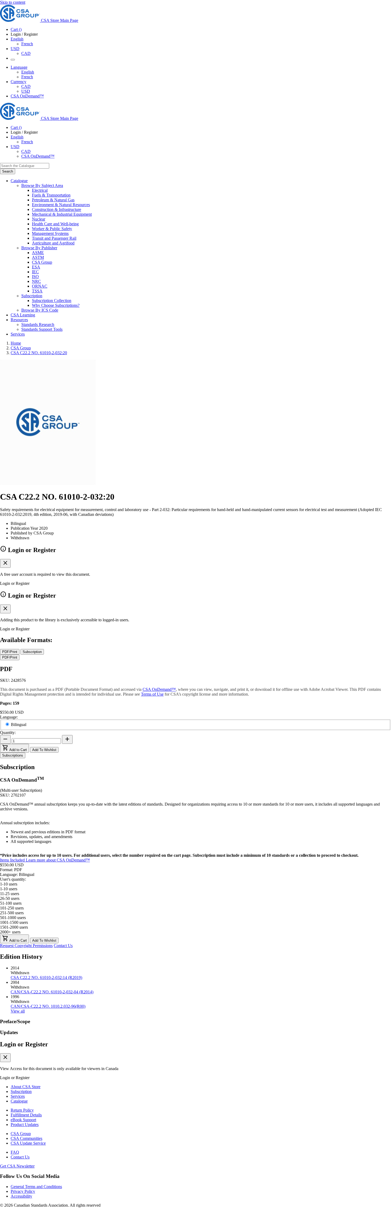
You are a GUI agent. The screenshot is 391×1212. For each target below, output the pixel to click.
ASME (38, 252)
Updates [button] (9, 1032)
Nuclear (38, 219)
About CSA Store (25, 1086)
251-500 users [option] (12, 913)
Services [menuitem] (18, 334)
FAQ (15, 1152)
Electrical (40, 190)
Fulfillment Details (26, 1115)
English (27, 72)
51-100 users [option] (11, 903)
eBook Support (23, 1119)
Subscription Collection (51, 300)
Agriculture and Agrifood (53, 243)
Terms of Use (152, 694)
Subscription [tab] (32, 652)
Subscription (21, 1091)
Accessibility (21, 1196)
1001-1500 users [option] (14, 922)
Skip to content (12, 2)
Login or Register (24, 1044)
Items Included (13, 860)
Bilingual (18, 724)
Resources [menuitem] (19, 319)
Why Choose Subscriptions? (56, 305)
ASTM (38, 257)
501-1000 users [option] (13, 917)
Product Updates (25, 1124)
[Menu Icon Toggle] (13, 59)
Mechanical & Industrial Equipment (62, 214)
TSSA (37, 291)
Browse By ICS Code (39, 310)
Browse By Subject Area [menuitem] (42, 185)
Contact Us (63, 945)
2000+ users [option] (10, 932)
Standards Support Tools (42, 329)
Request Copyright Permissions (26, 945)
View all (18, 1011)
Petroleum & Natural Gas (53, 200)
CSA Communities (26, 1138)
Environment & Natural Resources (61, 204)
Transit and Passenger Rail (54, 238)
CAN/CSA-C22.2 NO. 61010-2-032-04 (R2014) (52, 992)
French (27, 44)
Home (16, 343)
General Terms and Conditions (36, 1186)
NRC (36, 281)
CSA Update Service (28, 1143)
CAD (26, 53)
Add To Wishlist (44, 750)
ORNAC (39, 286)
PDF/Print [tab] (9, 652)
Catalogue (19, 1101)
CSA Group (42, 262)
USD (15, 48)
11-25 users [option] (9, 893)
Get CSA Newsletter (17, 1166)
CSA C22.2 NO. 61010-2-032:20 (39, 352)
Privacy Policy (23, 1191)
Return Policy (22, 1110)
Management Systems (50, 233)
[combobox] (24, 166)
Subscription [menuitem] (31, 295)
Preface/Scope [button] (15, 1021)
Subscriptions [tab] (12, 755)
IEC (35, 272)
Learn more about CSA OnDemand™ (58, 860)
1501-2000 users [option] (14, 927)
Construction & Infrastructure (56, 209)
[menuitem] (211, 190)
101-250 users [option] (12, 908)
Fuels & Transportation (51, 195)
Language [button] (19, 67)
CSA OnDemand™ (27, 96)
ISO (35, 276)
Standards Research (37, 324)
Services (18, 1096)
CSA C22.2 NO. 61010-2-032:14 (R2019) (46, 977)
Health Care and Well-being (55, 224)
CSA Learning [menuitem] (23, 315)
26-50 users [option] (9, 898)
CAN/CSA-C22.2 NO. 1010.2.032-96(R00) (48, 1006)
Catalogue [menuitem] (19, 180)
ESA (36, 267)
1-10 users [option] (8, 889)
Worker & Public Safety (52, 228)
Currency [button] (18, 81)
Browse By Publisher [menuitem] (39, 248)
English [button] (17, 39)
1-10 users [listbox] (8, 884)
